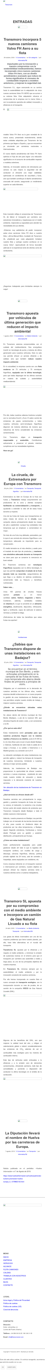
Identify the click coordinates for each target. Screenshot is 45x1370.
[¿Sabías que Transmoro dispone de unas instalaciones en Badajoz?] (22, 635)
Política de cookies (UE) (12, 1306)
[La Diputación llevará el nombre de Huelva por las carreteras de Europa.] (22, 1124)
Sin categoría (33, 57)
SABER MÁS (12, 1367)
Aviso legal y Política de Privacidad (16, 1300)
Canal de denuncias (10, 1309)
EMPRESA (7, 1260)
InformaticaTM (22, 60)
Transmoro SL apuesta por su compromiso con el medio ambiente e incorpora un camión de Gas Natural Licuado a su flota (22, 912)
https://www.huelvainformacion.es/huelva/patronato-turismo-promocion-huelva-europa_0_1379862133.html (22, 1178)
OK (3, 1367)
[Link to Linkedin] (36, 1354)
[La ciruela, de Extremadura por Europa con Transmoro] (22, 466)
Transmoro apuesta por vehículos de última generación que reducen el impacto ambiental (22, 322)
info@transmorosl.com (16, 1337)
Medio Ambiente (32, 336)
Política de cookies (10, 1303)
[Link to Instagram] (33, 1354)
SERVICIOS (8, 1263)
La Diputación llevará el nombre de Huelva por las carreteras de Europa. (22, 1139)
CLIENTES (7, 1279)
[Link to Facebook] (29, 1354)
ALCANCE (7, 1266)
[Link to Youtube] (40, 1354)
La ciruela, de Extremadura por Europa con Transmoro (22, 479)
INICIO (6, 1257)
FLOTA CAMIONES (10, 1269)
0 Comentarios (20, 57)
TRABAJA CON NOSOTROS (14, 1275)
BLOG (5, 1282)
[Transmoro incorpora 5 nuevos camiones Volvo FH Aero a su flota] (22, 30)
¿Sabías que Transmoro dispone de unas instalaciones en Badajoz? (22, 651)
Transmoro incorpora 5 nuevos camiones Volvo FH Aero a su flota (22, 46)
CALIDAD (7, 1272)
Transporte (30, 488)
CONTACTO (8, 1285)
